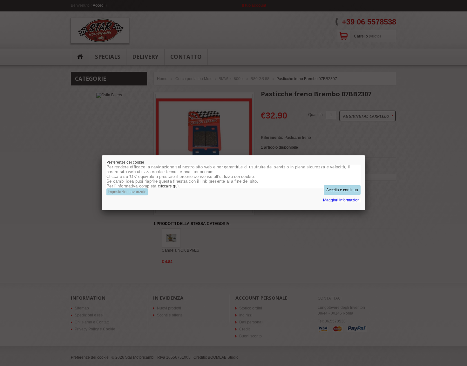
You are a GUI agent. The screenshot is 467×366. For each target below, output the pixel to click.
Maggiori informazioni (342, 200)
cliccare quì (168, 186)
